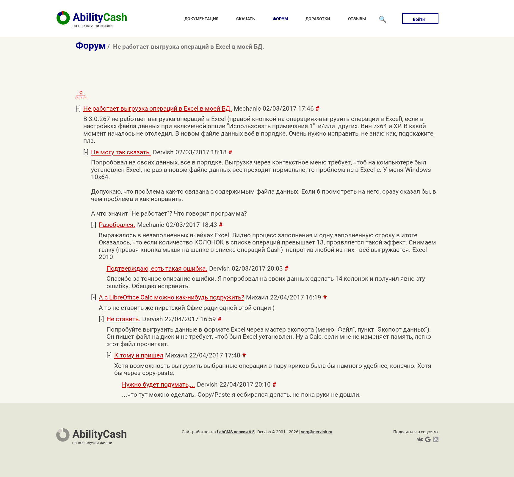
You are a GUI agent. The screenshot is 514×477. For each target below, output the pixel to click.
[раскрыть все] (81, 98)
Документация (201, 18)
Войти (419, 19)
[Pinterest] (427, 439)
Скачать (245, 18)
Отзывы (357, 18)
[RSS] (434, 439)
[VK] (420, 439)
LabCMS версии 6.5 (236, 431)
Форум (280, 18)
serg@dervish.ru (316, 431)
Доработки (317, 18)
